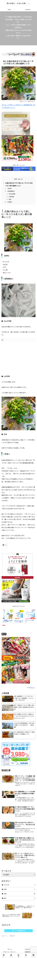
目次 (15, 179)
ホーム (10, 949)
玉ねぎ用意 (12, 194)
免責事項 (27, 952)
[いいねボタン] (3, 545)
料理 (5, 634)
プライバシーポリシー (9, 952)
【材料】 (9, 188)
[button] (33, 510)
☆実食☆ (9, 202)
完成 (10, 199)
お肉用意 (11, 196)
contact (27, 949)
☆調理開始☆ (11, 191)
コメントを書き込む (18, 930)
